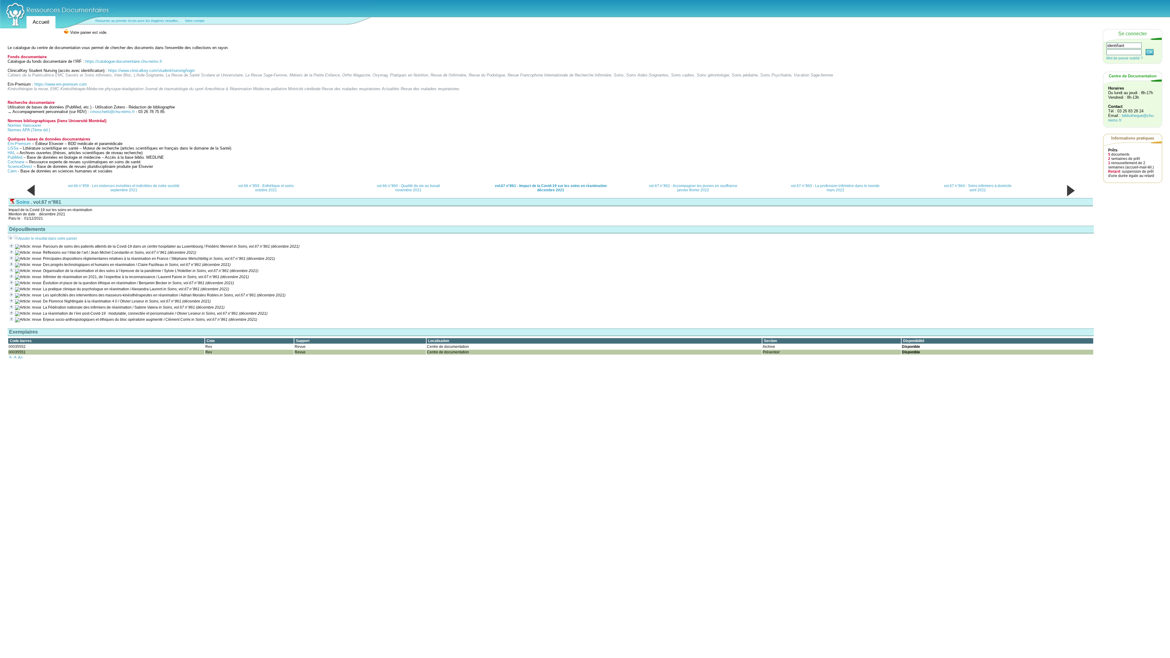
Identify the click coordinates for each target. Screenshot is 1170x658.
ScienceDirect (20, 166)
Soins (23, 202)
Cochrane (16, 162)
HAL (12, 152)
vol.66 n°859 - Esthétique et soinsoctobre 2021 (266, 188)
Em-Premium (19, 143)
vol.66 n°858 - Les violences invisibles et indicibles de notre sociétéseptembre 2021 (123, 188)
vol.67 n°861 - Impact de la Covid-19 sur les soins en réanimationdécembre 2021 (551, 188)
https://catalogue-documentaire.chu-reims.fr (123, 61)
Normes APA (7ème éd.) (29, 130)
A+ (20, 357)
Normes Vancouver (24, 125)
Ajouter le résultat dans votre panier (47, 238)
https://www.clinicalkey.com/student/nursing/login (151, 70)
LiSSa (13, 148)
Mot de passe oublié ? (1124, 58)
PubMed (15, 157)
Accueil (41, 22)
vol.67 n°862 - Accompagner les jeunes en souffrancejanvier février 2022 (693, 188)
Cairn (12, 171)
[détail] (11, 246)
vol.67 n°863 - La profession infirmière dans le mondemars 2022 (835, 188)
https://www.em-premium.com (60, 84)
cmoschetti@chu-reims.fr (112, 111)
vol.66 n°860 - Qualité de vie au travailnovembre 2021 (408, 188)
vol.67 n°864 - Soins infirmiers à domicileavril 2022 (978, 188)
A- (10, 357)
